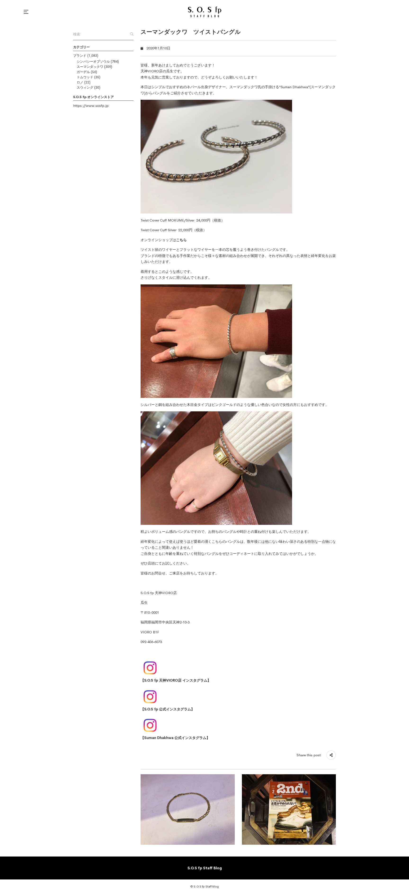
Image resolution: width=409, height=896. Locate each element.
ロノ (80, 82)
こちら (181, 240)
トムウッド (85, 77)
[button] (26, 12)
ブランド (79, 55)
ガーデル (83, 72)
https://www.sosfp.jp (91, 105)
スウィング (85, 87)
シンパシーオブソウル (93, 61)
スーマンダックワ (90, 67)
